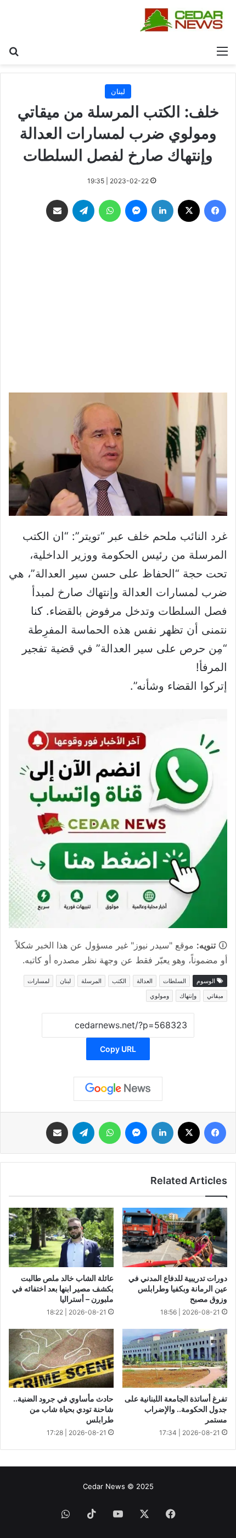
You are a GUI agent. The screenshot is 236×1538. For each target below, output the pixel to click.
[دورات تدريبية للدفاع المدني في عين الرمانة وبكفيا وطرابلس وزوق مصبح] (174, 1237)
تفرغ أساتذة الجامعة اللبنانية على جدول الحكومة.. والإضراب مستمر (176, 1409)
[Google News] (118, 1089)
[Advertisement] (118, 310)
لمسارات (38, 981)
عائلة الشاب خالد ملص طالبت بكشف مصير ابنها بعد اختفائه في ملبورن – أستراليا (63, 1288)
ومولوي (159, 996)
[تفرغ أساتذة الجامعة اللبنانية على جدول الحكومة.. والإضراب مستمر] (174, 1358)
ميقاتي (215, 996)
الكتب (119, 981)
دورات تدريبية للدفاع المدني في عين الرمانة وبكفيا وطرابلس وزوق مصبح (177, 1288)
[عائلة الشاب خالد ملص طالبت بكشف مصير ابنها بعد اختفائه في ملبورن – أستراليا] (61, 1237)
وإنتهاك (187, 996)
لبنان (118, 91)
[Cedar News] (184, 20)
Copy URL (118, 1049)
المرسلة (91, 981)
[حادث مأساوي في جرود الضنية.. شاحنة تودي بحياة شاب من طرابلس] (61, 1358)
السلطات (174, 981)
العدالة (145, 981)
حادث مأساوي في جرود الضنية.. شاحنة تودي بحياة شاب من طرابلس (63, 1409)
